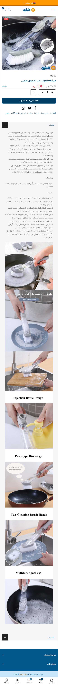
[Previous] (51, 43)
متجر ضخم (23, 674)
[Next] (7, 43)
